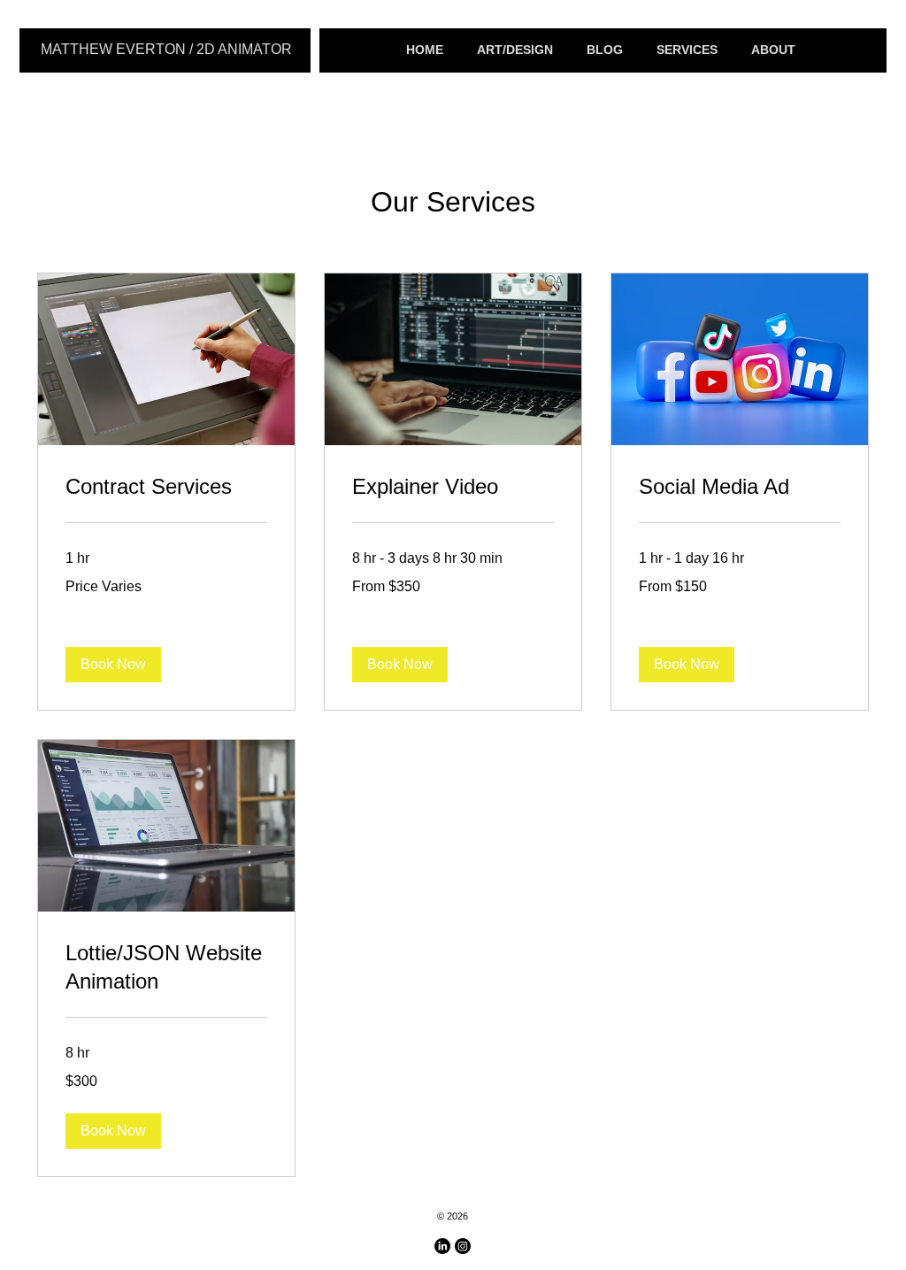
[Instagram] (463, 1246)
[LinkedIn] (442, 1246)
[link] (166, 487)
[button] (113, 664)
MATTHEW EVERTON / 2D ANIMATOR (166, 49)
